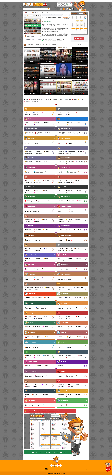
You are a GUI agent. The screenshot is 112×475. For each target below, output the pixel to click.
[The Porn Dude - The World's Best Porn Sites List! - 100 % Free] (50, 431)
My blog (67, 9)
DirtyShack (47, 93)
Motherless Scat (31, 77)
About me (27, 469)
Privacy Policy (70, 469)
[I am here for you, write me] (61, 9)
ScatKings (80, 61)
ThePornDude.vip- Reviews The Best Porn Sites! (58, 473)
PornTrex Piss (80, 93)
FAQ (86, 469)
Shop (70, 9)
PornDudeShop (67, 4)
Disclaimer (39, 39)
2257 (58, 469)
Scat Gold (64, 77)
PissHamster (79, 77)
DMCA (63, 469)
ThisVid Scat (31, 93)
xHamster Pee (47, 77)
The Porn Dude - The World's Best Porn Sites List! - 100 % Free (44, 411)
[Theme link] (73, 9)
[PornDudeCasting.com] (64, 9)
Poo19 (63, 93)
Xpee (31, 61)
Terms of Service (79, 469)
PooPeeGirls (63, 61)
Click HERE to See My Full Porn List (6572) (50, 452)
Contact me (34, 469)
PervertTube (47, 61)
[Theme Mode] (60, 465)
